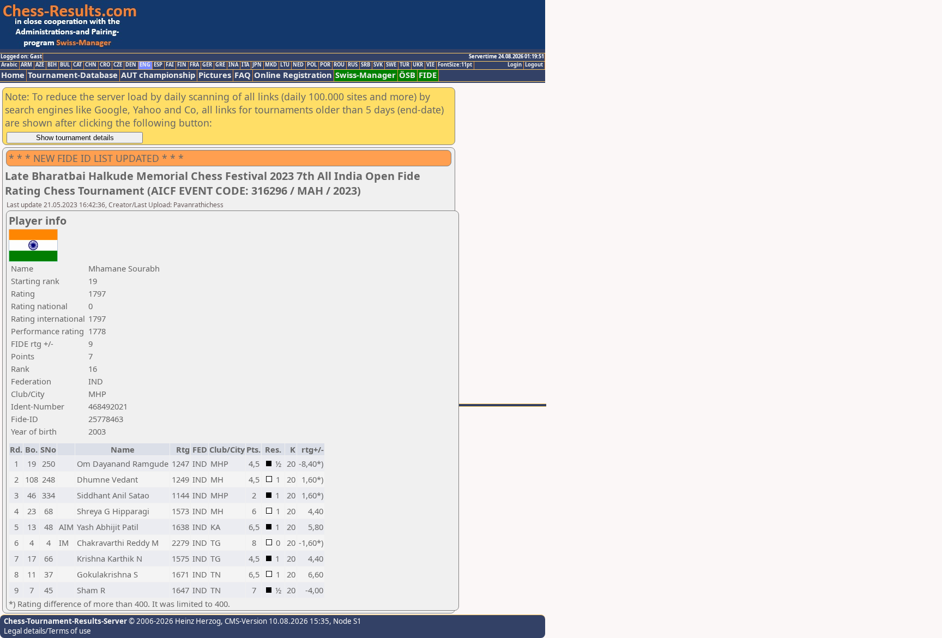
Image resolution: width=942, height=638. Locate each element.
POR (325, 65)
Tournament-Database (73, 75)
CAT (77, 65)
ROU (339, 65)
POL (312, 65)
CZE (117, 65)
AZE (39, 65)
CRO (105, 65)
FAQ (242, 75)
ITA (245, 65)
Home (13, 75)
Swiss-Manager (365, 75)
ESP (158, 65)
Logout (534, 65)
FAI (170, 65)
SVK (378, 65)
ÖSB (407, 75)
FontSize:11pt (455, 65)
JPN (257, 65)
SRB (365, 65)
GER (207, 65)
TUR (404, 65)
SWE (391, 65)
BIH (52, 65)
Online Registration (293, 75)
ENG (145, 65)
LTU (284, 65)
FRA (194, 65)
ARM (26, 65)
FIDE (428, 75)
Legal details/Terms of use (47, 631)
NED (298, 65)
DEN (130, 65)
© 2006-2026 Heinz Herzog (174, 621)
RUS (353, 65)
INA (233, 65)
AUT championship (158, 75)
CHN (90, 65)
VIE (430, 65)
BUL (65, 65)
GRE (220, 65)
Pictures (214, 75)
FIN (181, 65)
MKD (271, 65)
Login (515, 65)
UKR (418, 65)
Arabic (9, 65)
